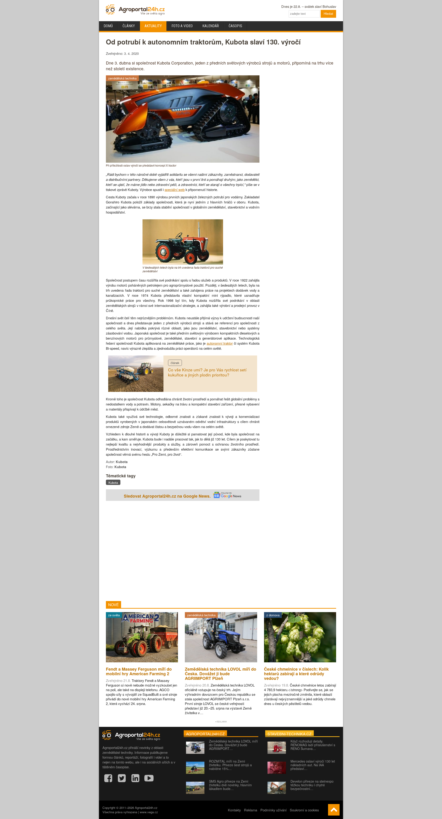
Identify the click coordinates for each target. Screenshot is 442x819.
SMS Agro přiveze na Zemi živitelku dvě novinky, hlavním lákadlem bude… (230, 785)
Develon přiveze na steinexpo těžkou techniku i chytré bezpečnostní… (312, 785)
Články (128, 26)
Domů (108, 26)
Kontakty (234, 809)
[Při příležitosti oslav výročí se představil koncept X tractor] (182, 161)
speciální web (175, 189)
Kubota (113, 482)
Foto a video (182, 26)
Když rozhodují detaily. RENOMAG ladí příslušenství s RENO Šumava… (313, 745)
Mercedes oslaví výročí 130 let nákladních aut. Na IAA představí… (313, 765)
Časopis (235, 26)
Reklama (250, 809)
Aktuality (153, 26)
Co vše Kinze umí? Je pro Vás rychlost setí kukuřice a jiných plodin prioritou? (207, 372)
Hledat (328, 13)
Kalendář (210, 26)
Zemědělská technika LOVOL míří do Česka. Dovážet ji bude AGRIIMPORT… (233, 745)
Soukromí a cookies (304, 809)
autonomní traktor (220, 343)
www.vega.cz (149, 812)
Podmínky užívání (273, 809)
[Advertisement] (182, 551)
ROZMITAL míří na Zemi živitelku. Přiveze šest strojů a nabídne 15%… (230, 765)
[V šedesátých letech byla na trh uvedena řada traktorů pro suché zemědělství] (182, 263)
